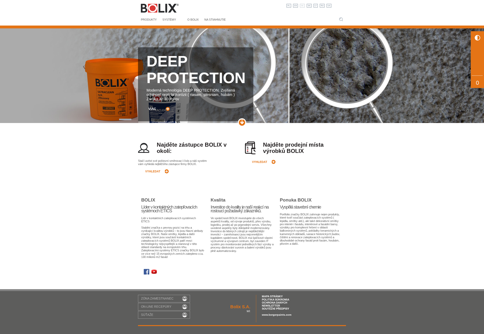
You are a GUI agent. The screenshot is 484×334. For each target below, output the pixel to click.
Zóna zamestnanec (157, 298)
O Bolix (193, 19)
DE (302, 6)
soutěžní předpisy (275, 308)
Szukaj (341, 19)
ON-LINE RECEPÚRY (156, 306)
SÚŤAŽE (147, 314)
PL (289, 6)
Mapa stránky (272, 296)
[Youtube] (154, 273)
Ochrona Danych (274, 302)
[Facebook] (146, 273)
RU (322, 6)
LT (316, 6)
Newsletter (271, 305)
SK (309, 6)
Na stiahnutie (215, 19)
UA (329, 6)
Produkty (149, 19)
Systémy (169, 19)
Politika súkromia (275, 299)
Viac (152, 109)
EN (295, 6)
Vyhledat (152, 171)
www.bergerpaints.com (276, 314)
